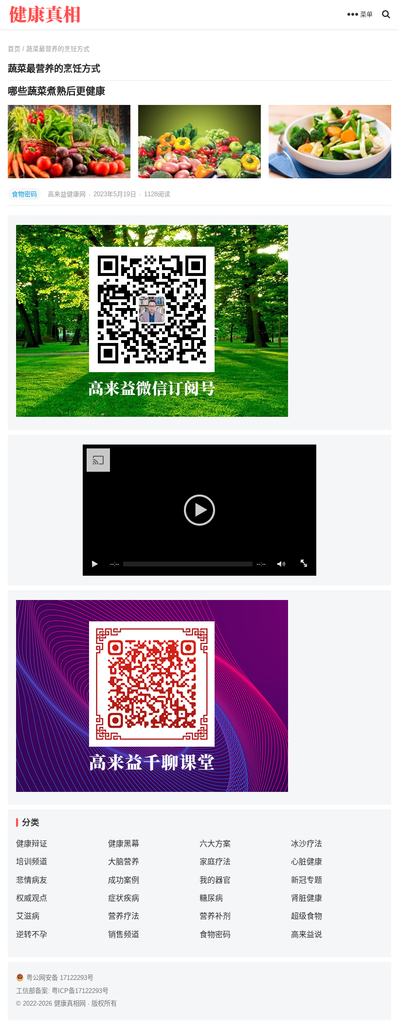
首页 (14, 48)
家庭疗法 (215, 861)
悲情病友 (31, 880)
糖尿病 (211, 898)
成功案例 (123, 880)
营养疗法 (123, 916)
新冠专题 (306, 880)
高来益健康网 (68, 194)
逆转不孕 (31, 934)
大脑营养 (123, 861)
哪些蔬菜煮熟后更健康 (56, 91)
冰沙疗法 (306, 844)
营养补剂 (215, 916)
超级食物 (306, 916)
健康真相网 (70, 1003)
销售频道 (123, 934)
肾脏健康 (306, 898)
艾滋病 (27, 916)
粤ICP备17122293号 (80, 990)
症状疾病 (123, 898)
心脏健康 (306, 861)
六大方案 (215, 844)
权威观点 (31, 898)
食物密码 (24, 194)
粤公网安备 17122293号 (59, 977)
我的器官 (215, 880)
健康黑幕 (123, 844)
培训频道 (31, 861)
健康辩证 (31, 844)
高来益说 (306, 934)
